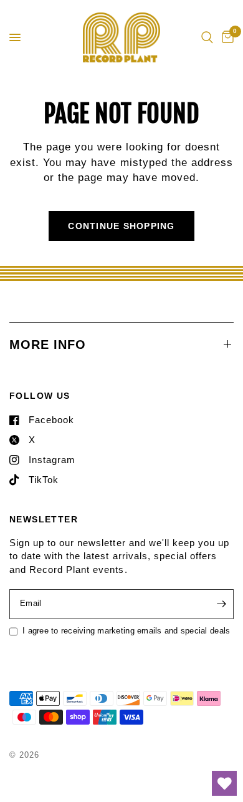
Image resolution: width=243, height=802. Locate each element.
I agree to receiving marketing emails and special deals (126, 630)
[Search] (207, 37)
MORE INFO (47, 344)
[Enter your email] (221, 604)
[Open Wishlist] (224, 783)
